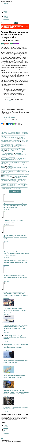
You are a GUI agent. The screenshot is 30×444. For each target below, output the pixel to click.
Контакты (5, 3)
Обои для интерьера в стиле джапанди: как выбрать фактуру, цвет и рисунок (15, 261)
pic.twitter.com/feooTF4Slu (9, 117)
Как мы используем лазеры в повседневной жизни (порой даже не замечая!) (14, 337)
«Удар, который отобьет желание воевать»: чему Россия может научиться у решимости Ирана (14, 141)
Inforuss (8, 44)
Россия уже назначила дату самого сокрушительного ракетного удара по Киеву (15, 277)
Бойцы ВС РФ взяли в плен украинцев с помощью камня (15, 174)
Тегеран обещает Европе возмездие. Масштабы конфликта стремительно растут (12, 138)
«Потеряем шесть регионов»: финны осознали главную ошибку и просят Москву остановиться (14, 133)
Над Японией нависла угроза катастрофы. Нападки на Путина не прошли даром (14, 310)
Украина (5, 16)
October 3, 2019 (7, 100)
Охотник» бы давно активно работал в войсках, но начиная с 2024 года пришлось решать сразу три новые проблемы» (14, 156)
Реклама (5, 428)
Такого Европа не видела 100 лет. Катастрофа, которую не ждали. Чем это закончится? (14, 185)
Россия (5, 13)
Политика (5, 17)
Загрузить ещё (14, 191)
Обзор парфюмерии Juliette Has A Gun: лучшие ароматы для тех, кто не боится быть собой (14, 182)
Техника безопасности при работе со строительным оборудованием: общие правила (13, 180)
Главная (5, 11)
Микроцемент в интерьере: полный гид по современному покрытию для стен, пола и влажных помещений (15, 161)
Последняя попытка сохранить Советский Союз (13, 135)
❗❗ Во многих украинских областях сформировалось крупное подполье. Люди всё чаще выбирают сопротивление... (14, 26)
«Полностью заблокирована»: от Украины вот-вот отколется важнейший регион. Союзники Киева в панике (15, 170)
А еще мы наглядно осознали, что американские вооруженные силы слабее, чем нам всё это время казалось (13, 149)
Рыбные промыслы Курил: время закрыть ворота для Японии (14, 376)
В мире (5, 12)
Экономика (6, 19)
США (4, 15)
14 (10, 44)
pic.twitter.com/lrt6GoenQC (9, 97)
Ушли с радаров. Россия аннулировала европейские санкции (15, 361)
